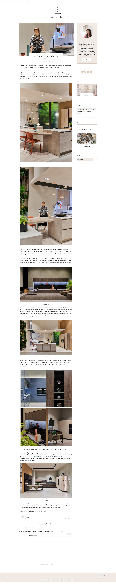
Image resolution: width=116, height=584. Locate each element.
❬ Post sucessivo (23, 563)
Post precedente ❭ (69, 563)
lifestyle (89, 111)
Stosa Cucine (23, 258)
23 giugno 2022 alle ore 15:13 (32, 535)
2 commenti (67, 518)
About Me (25, 1)
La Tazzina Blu (46, 579)
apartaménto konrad (82, 109)
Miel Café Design (70, 579)
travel (79, 113)
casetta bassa (92, 109)
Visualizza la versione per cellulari (46, 564)
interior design (81, 111)
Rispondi (70, 533)
